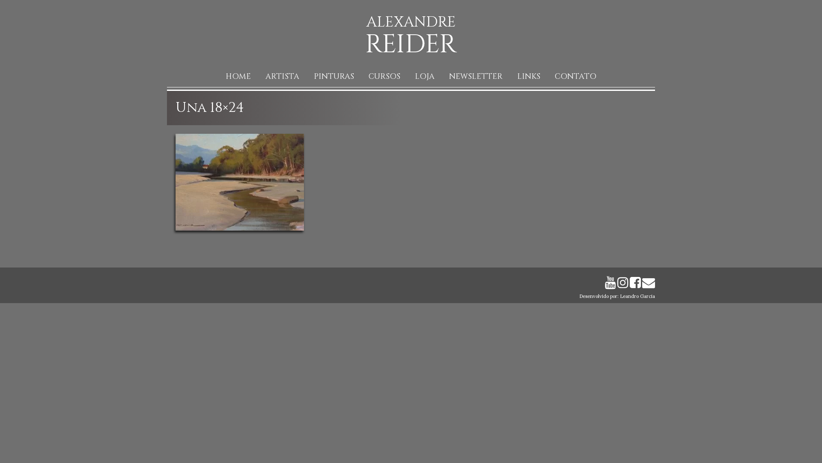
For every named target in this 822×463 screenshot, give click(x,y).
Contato (575, 76)
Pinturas (334, 76)
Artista (282, 76)
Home (238, 76)
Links (528, 76)
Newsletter (476, 76)
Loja (425, 76)
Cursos (384, 76)
